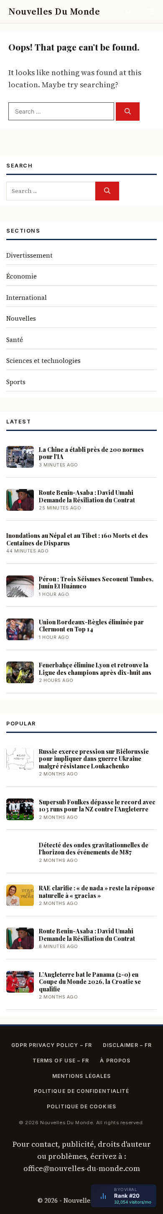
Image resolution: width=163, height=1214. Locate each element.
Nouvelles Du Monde (54, 11)
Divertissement (29, 255)
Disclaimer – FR (127, 1045)
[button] (128, 11)
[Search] (128, 111)
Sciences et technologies (43, 360)
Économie (21, 276)
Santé (14, 339)
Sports (15, 382)
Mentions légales (81, 1076)
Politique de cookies (81, 1106)
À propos (115, 1060)
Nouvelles (21, 318)
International (26, 297)
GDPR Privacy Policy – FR (51, 1045)
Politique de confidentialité (81, 1091)
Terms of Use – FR (61, 1060)
